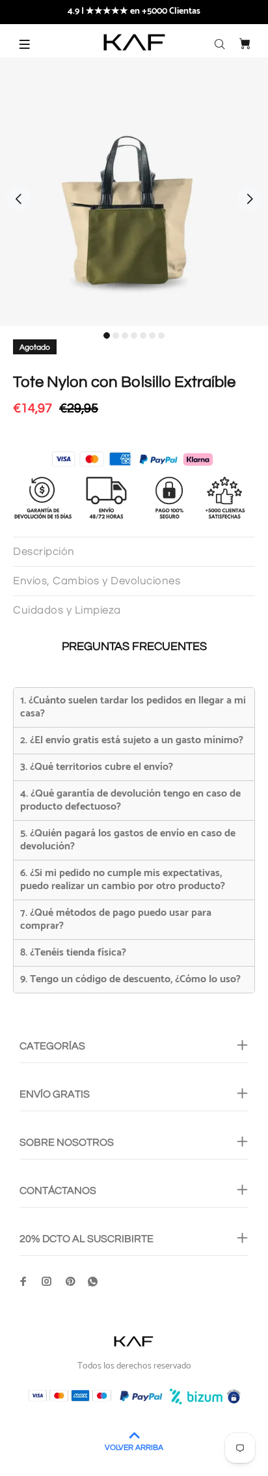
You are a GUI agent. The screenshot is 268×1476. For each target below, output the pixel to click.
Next (249, 198)
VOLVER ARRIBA (134, 1447)
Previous (19, 198)
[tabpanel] (134, 191)
